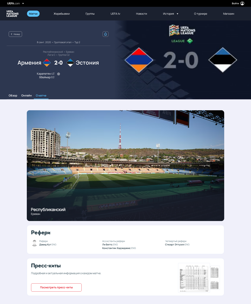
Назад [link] (17, 34)
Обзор (13, 95)
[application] (180, 59)
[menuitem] (37, 13)
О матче (41, 95)
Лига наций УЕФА (13, 13)
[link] (33, 13)
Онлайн (26, 95)
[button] (170, 13)
